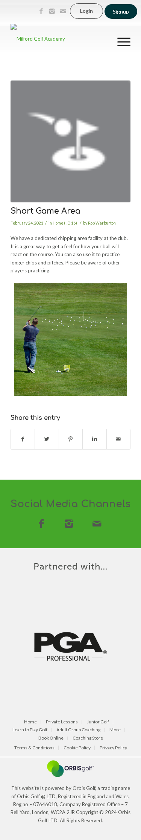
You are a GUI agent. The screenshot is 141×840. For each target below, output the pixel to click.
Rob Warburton (102, 223)
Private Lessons (62, 722)
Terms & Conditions (34, 748)
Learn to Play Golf (29, 730)
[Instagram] (52, 11)
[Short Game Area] (70, 141)
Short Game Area (45, 211)
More (115, 730)
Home (30, 722)
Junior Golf (98, 722)
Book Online (51, 738)
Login (86, 11)
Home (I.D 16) (65, 223)
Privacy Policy (113, 748)
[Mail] (62, 11)
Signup (121, 11)
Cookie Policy (77, 748)
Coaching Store (88, 738)
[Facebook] (41, 11)
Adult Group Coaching (78, 730)
